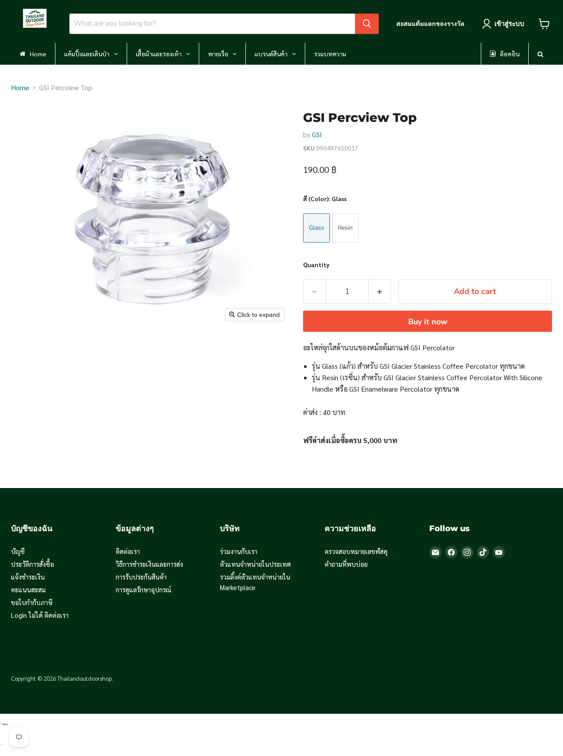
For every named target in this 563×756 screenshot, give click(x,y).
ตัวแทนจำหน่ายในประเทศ (255, 564)
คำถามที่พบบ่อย (346, 564)
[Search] (367, 24)
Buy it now (427, 321)
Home (20, 87)
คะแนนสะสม (28, 589)
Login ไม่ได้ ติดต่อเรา (40, 615)
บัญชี (18, 551)
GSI (317, 134)
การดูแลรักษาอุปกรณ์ (144, 589)
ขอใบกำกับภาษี (31, 602)
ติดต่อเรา (128, 551)
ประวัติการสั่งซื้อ (32, 564)
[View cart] (544, 23)
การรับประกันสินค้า (141, 577)
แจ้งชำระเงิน (28, 577)
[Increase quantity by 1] (380, 291)
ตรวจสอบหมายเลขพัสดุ (356, 551)
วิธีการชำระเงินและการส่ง (149, 564)
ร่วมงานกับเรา (238, 551)
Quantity (316, 264)
